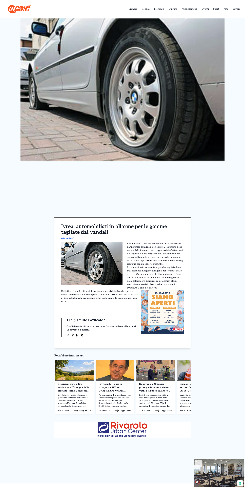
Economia (159, 9)
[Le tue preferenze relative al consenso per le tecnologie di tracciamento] (240, 483)
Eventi (205, 9)
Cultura (173, 9)
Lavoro (236, 9)
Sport (216, 9)
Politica (146, 9)
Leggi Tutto (85, 410)
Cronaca (133, 9)
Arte (226, 9)
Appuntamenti (189, 9)
